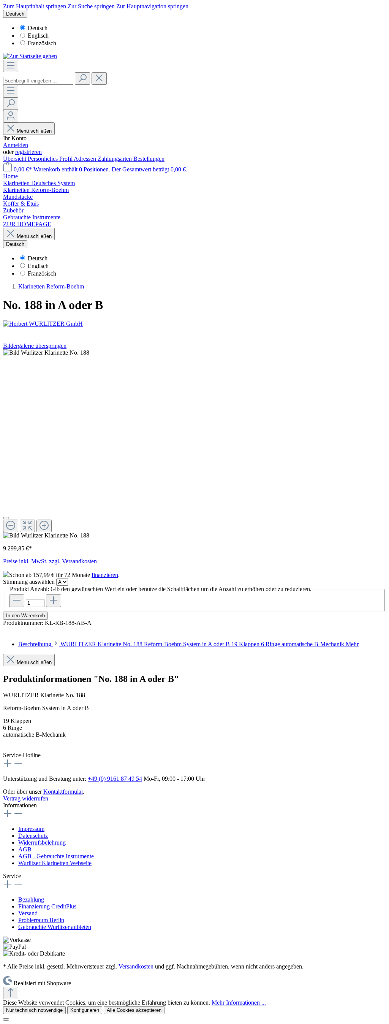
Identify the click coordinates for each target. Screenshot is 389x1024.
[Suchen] (82, 78)
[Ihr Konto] (10, 116)
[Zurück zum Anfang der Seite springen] (10, 993)
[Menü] (10, 66)
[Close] (6, 518)
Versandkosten (136, 966)
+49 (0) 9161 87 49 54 (115, 778)
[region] (194, 444)
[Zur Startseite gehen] (30, 56)
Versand (28, 913)
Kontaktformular (63, 791)
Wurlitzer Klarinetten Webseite (55, 863)
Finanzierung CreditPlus (47, 906)
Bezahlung (31, 899)
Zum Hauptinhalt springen (35, 6)
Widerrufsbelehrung (42, 842)
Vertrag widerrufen (25, 798)
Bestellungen (148, 158)
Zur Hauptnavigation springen (152, 6)
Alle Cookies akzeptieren (134, 1010)
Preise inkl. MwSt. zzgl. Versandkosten (50, 561)
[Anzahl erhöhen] (53, 600)
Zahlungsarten (115, 158)
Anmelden (15, 145)
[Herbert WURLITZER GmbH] (194, 323)
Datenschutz (33, 835)
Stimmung (29, 582)
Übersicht (15, 158)
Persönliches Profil (51, 158)
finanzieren (105, 575)
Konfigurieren (84, 1010)
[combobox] (38, 81)
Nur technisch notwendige (34, 1010)
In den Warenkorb (25, 615)
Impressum (31, 829)
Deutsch (37, 28)
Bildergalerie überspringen (34, 345)
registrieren (28, 152)
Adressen (86, 158)
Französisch (42, 43)
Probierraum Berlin (41, 920)
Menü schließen (34, 131)
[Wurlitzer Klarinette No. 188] (46, 352)
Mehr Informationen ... (239, 1002)
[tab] (188, 644)
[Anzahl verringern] (16, 600)
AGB (25, 849)
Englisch (38, 35)
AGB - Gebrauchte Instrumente (56, 856)
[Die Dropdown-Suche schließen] (99, 78)
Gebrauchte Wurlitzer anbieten (54, 927)
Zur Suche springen (92, 6)
